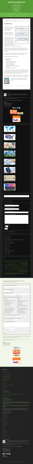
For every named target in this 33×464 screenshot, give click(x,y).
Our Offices (5, 157)
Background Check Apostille (23, 260)
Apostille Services (16, 2)
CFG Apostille (7, 262)
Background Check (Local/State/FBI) (23, 300)
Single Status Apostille (24, 270)
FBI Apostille (24, 264)
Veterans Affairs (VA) (20, 310)
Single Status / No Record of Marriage (10, 300)
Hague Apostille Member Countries (8, 132)
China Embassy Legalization (15, 262)
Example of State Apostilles (6, 376)
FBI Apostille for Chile (6, 253)
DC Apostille (19, 262)
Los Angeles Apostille (24, 266)
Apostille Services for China (7, 246)
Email (4, 295)
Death (18, 298)
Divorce (19, 299)
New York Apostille (16, 267)
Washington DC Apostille (17, 273)
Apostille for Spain (17, 260)
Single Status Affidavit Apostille (16, 270)
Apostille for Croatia (6, 248)
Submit (6, 228)
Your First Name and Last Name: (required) (10, 285)
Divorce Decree (5, 419)
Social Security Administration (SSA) (9, 309)
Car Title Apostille (19, 261)
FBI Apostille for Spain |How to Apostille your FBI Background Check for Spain (13, 239)
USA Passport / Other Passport (9, 303)
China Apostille (10, 262)
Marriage (6, 299)
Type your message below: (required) (10, 214)
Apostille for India (12, 260)
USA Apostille (5, 140)
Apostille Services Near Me (6, 371)
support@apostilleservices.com (16, 8)
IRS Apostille (23, 265)
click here (16, 231)
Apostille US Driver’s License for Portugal (9, 250)
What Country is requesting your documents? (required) (12, 318)
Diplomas (4, 428)
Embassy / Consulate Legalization (7, 374)
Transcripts (4, 426)
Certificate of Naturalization (8, 311)
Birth (5, 298)
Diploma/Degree (20, 304)
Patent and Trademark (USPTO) (9, 310)
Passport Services (6, 173)
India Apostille (20, 265)
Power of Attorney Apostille (9, 270)
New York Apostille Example (6, 392)
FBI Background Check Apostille (13, 265)
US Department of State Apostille (8, 241)
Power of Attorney (5, 424)
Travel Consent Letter (8, 305)
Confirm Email (18, 295)
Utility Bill (4, 433)
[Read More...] (10, 403)
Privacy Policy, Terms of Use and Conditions (8, 385)
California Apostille (14, 261)
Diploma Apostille (10, 263)
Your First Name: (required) (9, 204)
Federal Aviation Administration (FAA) (23, 309)
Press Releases (5, 383)
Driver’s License (5, 431)
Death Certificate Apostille (24, 262)
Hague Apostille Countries (6, 378)
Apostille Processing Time (16, 9)
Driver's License (20, 303)
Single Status (4, 421)
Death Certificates (5, 417)
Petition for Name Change (21, 311)
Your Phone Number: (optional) (9, 207)
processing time (16, 100)
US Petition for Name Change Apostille (9, 243)
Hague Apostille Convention (8, 35)
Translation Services (6, 165)
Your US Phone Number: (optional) (8, 289)
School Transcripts (7, 304)
